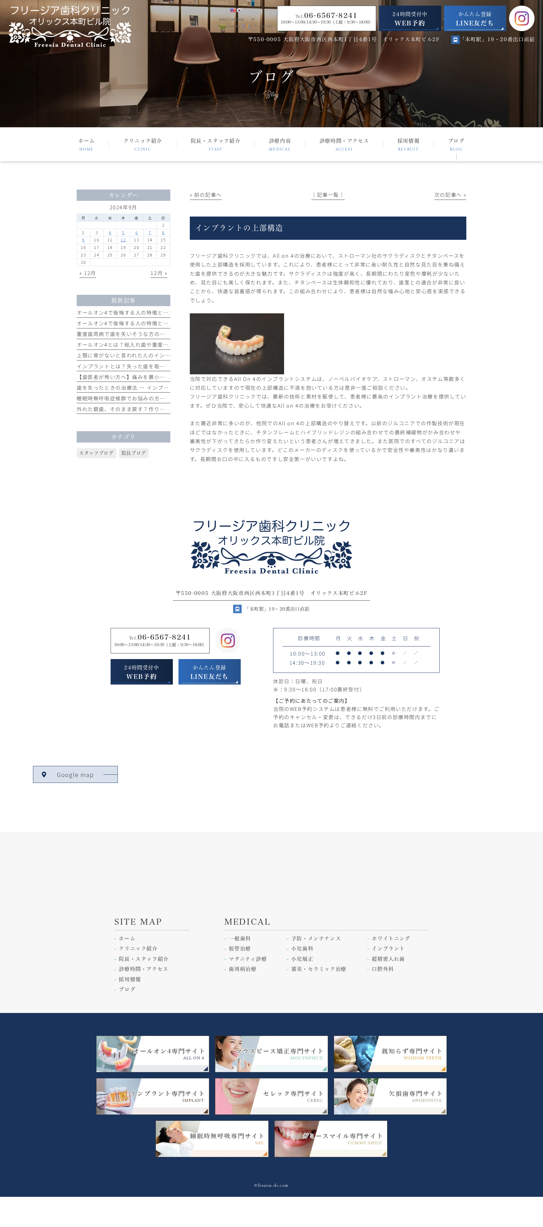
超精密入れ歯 (388, 958)
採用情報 (130, 979)
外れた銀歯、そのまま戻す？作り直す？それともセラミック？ (154, 409)
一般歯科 (240, 938)
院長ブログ (134, 453)
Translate (263, 26)
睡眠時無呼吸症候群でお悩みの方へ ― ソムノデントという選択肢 (159, 398)
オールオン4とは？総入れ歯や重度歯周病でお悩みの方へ (147, 344)
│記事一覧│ (328, 194)
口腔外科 (383, 968)
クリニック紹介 (138, 948)
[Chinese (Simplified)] (220, 10)
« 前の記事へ (206, 194)
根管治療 (240, 948)
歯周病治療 (242, 968)
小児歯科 (302, 948)
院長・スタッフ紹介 (144, 958)
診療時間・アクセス (143, 968)
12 (123, 240)
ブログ (127, 989)
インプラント (388, 948)
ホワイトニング (391, 938)
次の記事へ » (450, 194)
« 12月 (88, 273)
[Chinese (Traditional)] (226, 10)
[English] (233, 10)
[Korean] (239, 10)
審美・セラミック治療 (319, 968)
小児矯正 (302, 958)
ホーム (127, 938)
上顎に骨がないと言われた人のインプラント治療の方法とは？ (154, 355)
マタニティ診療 (248, 958)
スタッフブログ (96, 453)
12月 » (159, 273)
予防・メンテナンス (316, 938)
